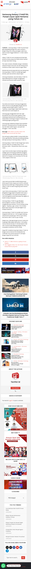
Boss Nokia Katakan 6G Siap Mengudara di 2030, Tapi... (17, 328)
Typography (8, 566)
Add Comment (12, 22)
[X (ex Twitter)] (10, 547)
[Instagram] (7, 547)
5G (15, 12)
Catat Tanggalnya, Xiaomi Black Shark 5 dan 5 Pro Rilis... (16, 336)
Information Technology (18, 325)
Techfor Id (20, 22)
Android (15, 331)
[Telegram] (7, 550)
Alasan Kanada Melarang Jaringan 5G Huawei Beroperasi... (17, 357)
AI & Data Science (17, 346)
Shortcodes (18, 566)
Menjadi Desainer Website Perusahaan (15, 536)
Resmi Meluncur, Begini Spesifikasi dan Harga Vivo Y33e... (17, 342)
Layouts (13, 566)
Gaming (19, 331)
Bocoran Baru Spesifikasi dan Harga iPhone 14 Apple (17, 364)
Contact (24, 566)
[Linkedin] (20, 547)
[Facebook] (13, 547)
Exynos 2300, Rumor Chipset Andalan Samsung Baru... (16, 350)
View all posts (15, 388)
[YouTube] (17, 547)
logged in (11, 400)
